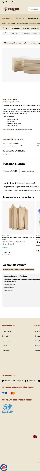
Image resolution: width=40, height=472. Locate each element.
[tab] (18, 269)
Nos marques (6, 331)
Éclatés (19, 18)
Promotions (6, 351)
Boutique (6, 18)
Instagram (19, 381)
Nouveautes (6, 341)
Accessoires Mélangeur (7, 254)
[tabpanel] (19, 228)
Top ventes (5, 336)
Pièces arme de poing (22, 23)
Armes (4, 23)
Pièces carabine (11, 23)
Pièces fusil (32, 23)
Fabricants (33, 18)
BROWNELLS (5, 235)
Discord (7, 381)
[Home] (4, 33)
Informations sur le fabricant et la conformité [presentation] (18, 269)
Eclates (4, 346)
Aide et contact (9, 2)
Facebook (32, 381)
